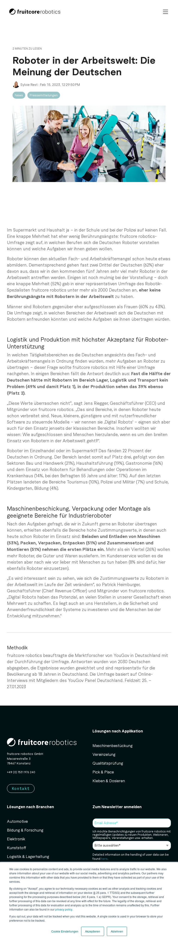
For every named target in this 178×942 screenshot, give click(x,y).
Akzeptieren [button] (92, 931)
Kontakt (21, 788)
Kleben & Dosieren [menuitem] (108, 780)
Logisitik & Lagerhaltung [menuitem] (28, 856)
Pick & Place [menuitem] (103, 771)
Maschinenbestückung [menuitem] (112, 745)
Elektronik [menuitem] (16, 838)
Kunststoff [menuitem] (16, 847)
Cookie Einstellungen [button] (64, 931)
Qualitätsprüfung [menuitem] (107, 763)
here (104, 858)
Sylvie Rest (28, 84)
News (19, 95)
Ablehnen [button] (117, 931)
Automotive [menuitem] (17, 821)
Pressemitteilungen (44, 95)
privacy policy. (63, 909)
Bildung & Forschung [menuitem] (25, 829)
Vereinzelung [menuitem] (103, 754)
